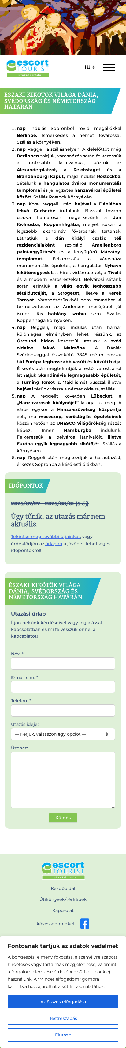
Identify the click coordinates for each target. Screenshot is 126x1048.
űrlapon (53, 543)
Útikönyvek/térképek (63, 899)
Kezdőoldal (63, 888)
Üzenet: (19, 748)
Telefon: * (21, 700)
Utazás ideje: (25, 724)
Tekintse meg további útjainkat (45, 536)
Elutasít (63, 1035)
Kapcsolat (63, 910)
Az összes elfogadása (63, 1002)
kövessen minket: (56, 923)
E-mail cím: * (24, 677)
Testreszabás (63, 1018)
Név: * (17, 654)
